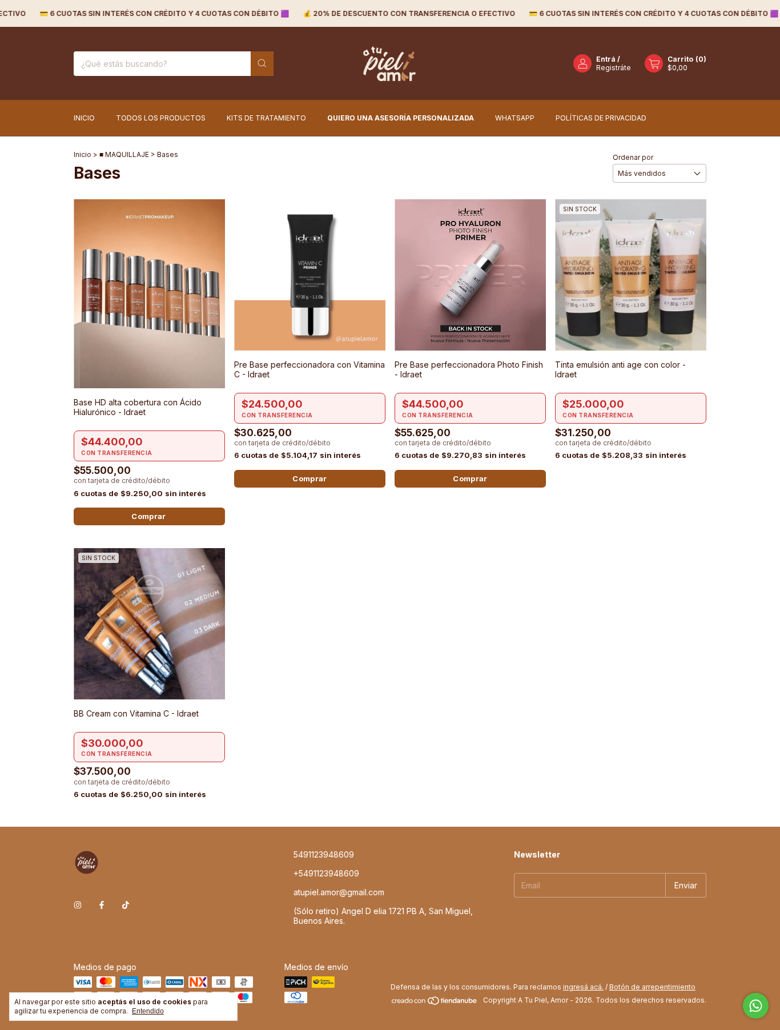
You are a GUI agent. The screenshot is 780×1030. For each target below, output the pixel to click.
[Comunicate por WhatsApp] (756, 1006)
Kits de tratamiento (266, 118)
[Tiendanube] (435, 1003)
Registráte (613, 67)
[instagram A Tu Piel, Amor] (78, 905)
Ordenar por (633, 157)
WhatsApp (514, 118)
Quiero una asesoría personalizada (400, 118)
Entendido (148, 1011)
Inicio (84, 118)
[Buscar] (262, 63)
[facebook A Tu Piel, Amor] (102, 905)
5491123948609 (323, 854)
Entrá (606, 59)
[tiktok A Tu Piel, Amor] (126, 905)
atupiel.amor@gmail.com (338, 892)
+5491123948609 (326, 873)
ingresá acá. (583, 987)
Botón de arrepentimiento (652, 987)
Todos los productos (161, 118)
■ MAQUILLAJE (124, 154)
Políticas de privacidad (601, 118)
